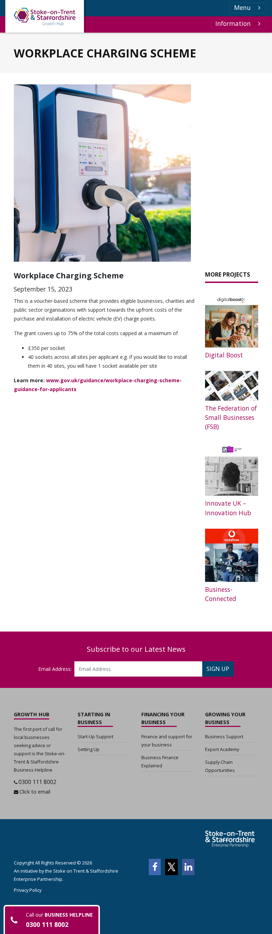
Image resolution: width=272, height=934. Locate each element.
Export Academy (222, 749)
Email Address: (55, 669)
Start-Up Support (95, 736)
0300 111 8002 (37, 782)
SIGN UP (217, 669)
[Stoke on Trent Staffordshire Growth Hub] (44, 16)
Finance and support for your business (166, 740)
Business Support (224, 736)
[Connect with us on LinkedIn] (188, 867)
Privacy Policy (27, 890)
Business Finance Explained (159, 761)
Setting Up (89, 749)
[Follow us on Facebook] (155, 867)
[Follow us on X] (171, 867)
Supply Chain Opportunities (220, 766)
